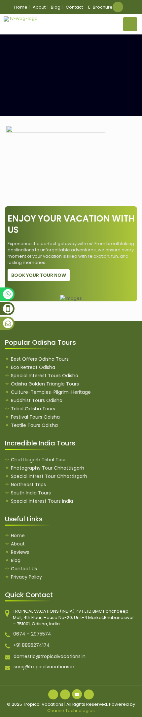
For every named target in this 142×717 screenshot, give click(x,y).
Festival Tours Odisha (35, 417)
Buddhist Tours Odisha (36, 400)
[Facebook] (53, 694)
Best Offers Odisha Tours (40, 359)
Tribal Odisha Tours (33, 408)
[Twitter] (65, 694)
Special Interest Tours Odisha (44, 375)
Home (20, 7)
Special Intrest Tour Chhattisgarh (49, 476)
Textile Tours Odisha (34, 425)
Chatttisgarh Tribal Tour (38, 459)
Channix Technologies (71, 710)
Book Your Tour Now (38, 275)
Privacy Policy (26, 577)
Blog (55, 7)
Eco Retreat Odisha (33, 367)
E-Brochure (100, 7)
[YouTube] (77, 694)
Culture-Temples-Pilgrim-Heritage (51, 392)
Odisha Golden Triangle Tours (45, 384)
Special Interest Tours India (42, 501)
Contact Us (24, 568)
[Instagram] (89, 694)
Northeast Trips (28, 484)
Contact (74, 7)
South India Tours (31, 492)
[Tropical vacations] (21, 19)
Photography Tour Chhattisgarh (47, 468)
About (39, 7)
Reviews (20, 552)
